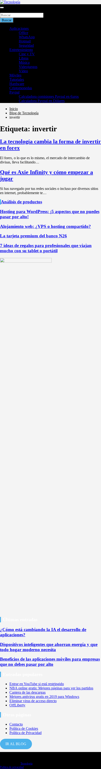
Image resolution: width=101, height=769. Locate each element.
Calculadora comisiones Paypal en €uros (49, 96)
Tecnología (26, 763)
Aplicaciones (19, 28)
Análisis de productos (21, 201)
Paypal (14, 92)
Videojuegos (28, 67)
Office (23, 33)
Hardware (16, 84)
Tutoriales (16, 79)
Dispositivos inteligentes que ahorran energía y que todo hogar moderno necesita (48, 647)
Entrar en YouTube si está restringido (36, 684)
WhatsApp (27, 37)
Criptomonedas (20, 88)
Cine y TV (27, 54)
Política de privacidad (12, 767)
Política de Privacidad (25, 733)
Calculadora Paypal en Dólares (42, 101)
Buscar (5, 11)
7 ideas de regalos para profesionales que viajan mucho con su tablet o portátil (46, 248)
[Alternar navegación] (2, 7)
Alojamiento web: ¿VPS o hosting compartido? (45, 226)
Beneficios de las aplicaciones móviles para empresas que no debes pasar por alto (50, 662)
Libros (23, 58)
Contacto (16, 724)
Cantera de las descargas (27, 692)
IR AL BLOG (15, 744)
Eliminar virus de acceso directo (33, 701)
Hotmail (25, 41)
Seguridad (26, 45)
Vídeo (23, 71)
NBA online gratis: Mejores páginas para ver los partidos (51, 688)
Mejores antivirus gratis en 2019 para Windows (44, 697)
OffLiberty (17, 705)
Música (24, 62)
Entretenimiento (21, 50)
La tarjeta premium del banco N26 (33, 235)
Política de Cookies (23, 728)
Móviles (15, 75)
